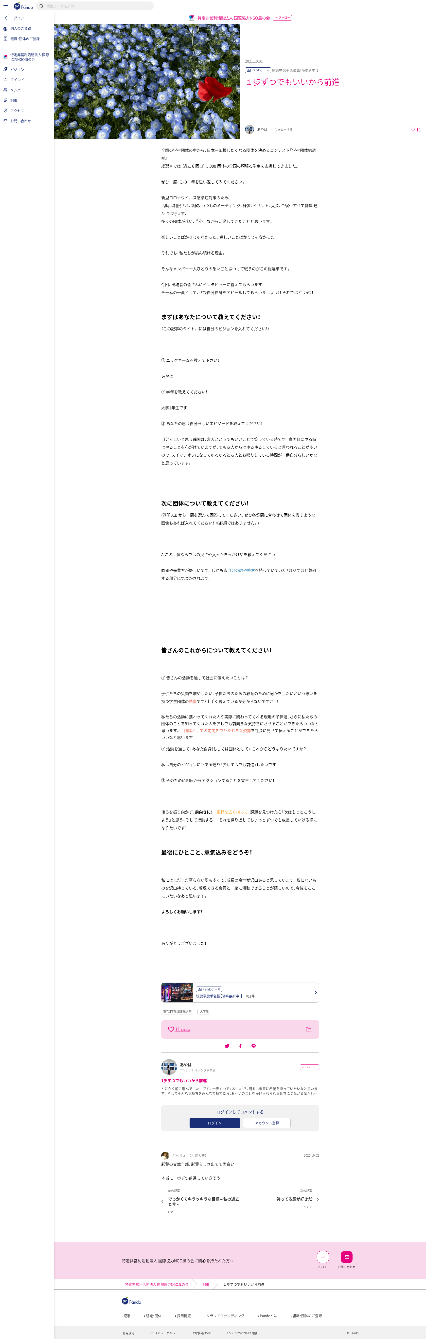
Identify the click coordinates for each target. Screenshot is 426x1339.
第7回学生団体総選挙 (177, 1011)
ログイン (215, 1122)
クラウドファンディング (225, 1315)
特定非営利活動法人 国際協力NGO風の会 (157, 1284)
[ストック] (308, 1029)
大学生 (204, 1011)
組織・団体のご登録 (307, 1315)
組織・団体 (153, 1315)
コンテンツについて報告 (241, 1333)
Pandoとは (268, 1315)
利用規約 (128, 1333)
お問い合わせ (201, 1333)
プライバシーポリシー (163, 1333)
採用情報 (183, 1315)
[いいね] (171, 1029)
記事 (205, 1284)
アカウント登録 (267, 1122)
